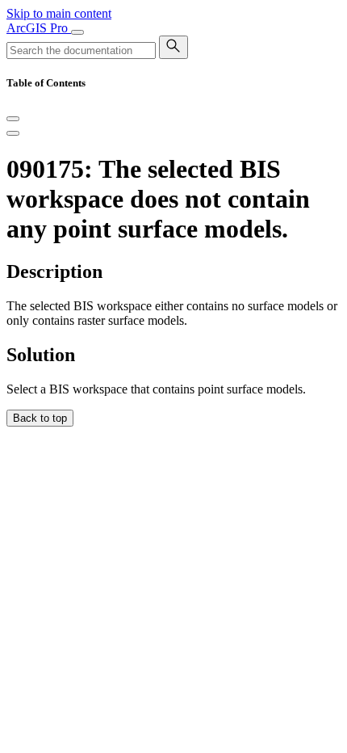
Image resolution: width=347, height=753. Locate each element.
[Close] (12, 118)
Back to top (40, 418)
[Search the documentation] (173, 47)
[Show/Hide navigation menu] (77, 32)
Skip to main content (58, 13)
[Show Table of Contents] (12, 133)
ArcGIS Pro (38, 28)
